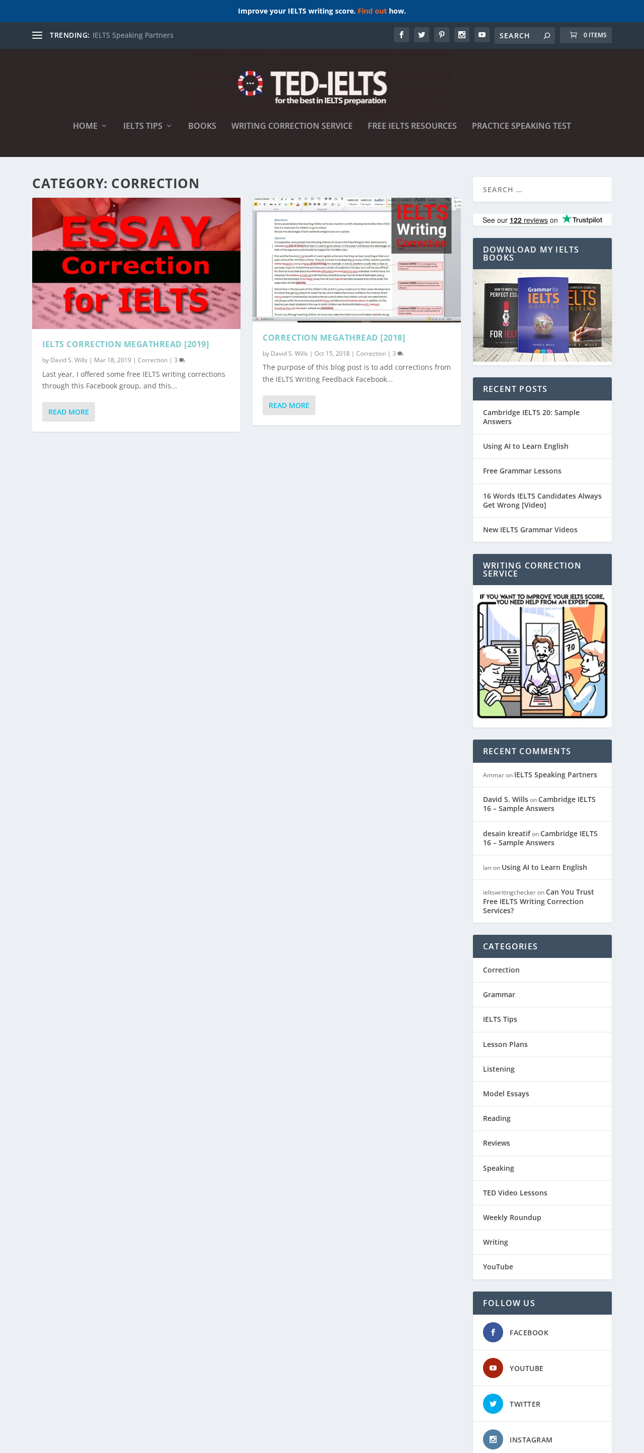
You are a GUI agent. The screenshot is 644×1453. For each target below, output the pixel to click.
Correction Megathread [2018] (334, 337)
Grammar (499, 994)
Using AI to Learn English (526, 446)
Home (85, 126)
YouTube (498, 1266)
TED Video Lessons (515, 1192)
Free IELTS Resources (412, 126)
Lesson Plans (505, 1044)
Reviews (496, 1143)
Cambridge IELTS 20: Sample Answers (531, 417)
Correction (153, 360)
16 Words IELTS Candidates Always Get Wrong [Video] (542, 500)
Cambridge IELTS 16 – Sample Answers (539, 803)
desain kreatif (506, 833)
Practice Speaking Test (521, 126)
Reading (497, 1118)
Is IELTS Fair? (114, 35)
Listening (499, 1069)
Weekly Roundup (512, 1217)
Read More (68, 412)
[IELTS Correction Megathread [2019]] (136, 264)
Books (202, 126)
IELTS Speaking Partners (555, 774)
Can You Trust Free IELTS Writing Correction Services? (538, 901)
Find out (372, 11)
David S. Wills (69, 360)
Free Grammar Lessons (522, 470)
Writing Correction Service (292, 126)
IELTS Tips (143, 126)
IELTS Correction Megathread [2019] (125, 344)
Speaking (498, 1168)
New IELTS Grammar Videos (530, 529)
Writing (495, 1242)
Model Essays (506, 1093)
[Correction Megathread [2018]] (357, 260)
